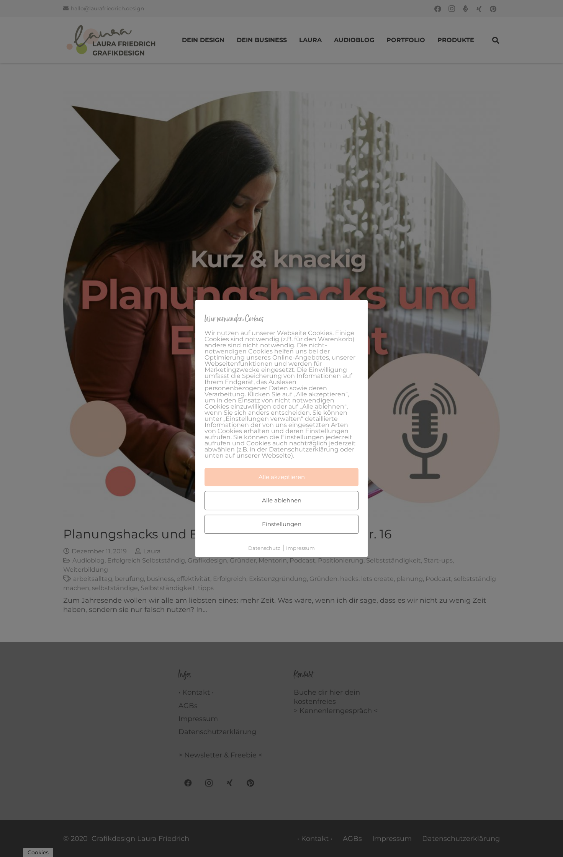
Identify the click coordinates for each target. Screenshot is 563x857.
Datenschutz (264, 548)
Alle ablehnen (281, 500)
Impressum (300, 548)
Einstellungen (281, 524)
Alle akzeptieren (282, 477)
